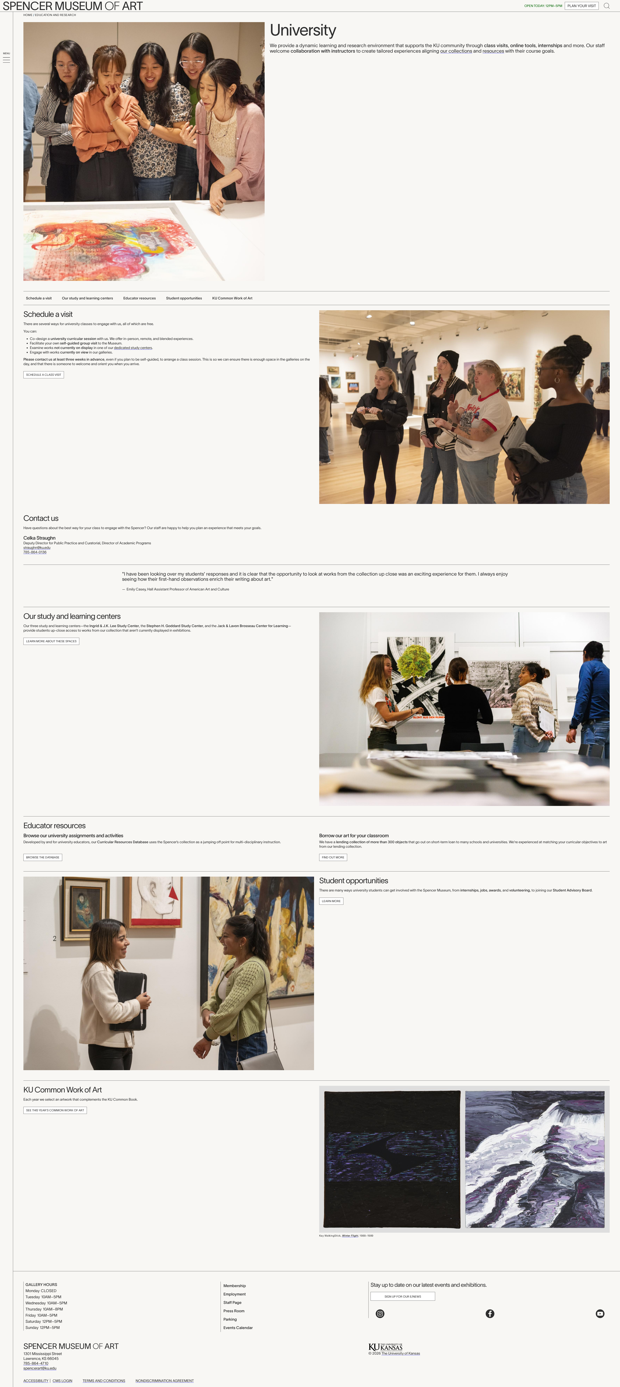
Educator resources (139, 298)
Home (28, 15)
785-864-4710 (35, 1363)
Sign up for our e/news (403, 1296)
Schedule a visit (39, 298)
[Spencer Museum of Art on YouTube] (600, 1313)
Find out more (333, 857)
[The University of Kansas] (385, 1347)
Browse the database (42, 857)
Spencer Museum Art (71, 1346)
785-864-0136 (34, 552)
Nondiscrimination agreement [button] (165, 1381)
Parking (230, 1319)
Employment (234, 1294)
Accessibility (35, 1381)
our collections (456, 51)
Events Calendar (238, 1328)
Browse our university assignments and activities (73, 835)
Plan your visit (582, 6)
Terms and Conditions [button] (104, 1381)
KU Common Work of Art (232, 298)
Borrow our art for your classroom (354, 835)
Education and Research (55, 15)
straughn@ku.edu (36, 547)
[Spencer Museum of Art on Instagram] (380, 1313)
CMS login (62, 1381)
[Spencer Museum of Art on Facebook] (490, 1313)
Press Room (233, 1311)
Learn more (331, 901)
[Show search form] (607, 6)
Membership (234, 1286)
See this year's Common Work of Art (55, 1110)
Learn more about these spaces (51, 641)
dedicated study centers (133, 348)
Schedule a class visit (43, 374)
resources (493, 51)
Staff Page (232, 1302)
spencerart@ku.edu (39, 1368)
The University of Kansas (401, 1353)
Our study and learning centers (87, 298)
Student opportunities (184, 298)
